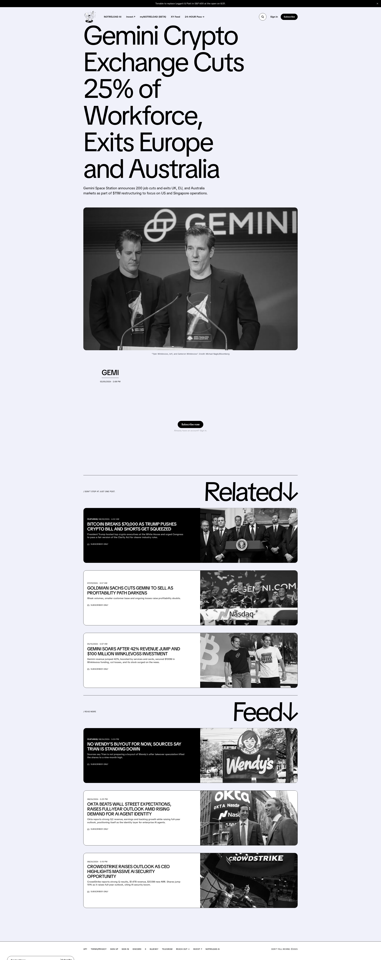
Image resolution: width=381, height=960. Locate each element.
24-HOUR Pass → (194, 16)
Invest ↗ (130, 16)
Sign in (274, 16)
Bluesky (154, 949)
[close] (377, 3)
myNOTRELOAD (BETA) (153, 16)
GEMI (110, 372)
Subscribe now (190, 424)
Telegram (167, 949)
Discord (137, 949)
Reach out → (183, 949)
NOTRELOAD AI (112, 16)
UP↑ (85, 949)
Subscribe (289, 16)
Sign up (114, 949)
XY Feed (175, 16)
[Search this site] (262, 17)
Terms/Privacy (99, 949)
